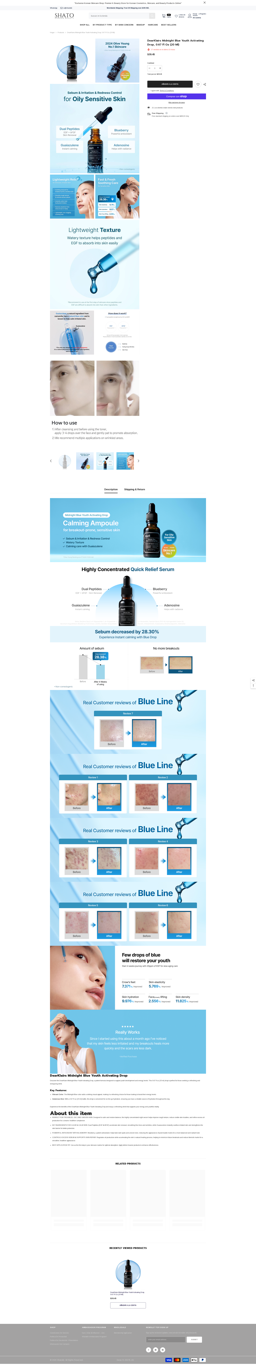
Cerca (204, 2)
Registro (203, 14)
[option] (65, 461)
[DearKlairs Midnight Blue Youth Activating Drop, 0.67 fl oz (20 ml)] (128, 1272)
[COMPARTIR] (203, 84)
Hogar (52, 32)
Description (111, 489)
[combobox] (119, 16)
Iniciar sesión (195, 14)
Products (61, 32)
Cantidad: (150, 63)
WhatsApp (53, 8)
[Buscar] (122, 16)
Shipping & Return (134, 489)
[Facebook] (148, 1349)
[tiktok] (162, 1349)
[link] (198, 84)
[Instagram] (155, 1349)
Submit (194, 1340)
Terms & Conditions (167, 91)
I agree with (155, 91)
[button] (51, 461)
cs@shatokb (67, 8)
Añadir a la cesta (170, 84)
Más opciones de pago (177, 102)
